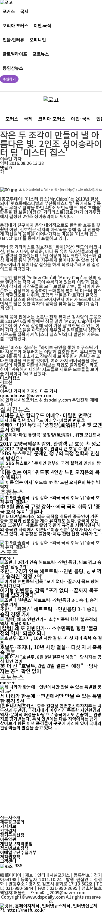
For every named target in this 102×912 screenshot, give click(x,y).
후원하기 (9, 79)
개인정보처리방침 (16, 843)
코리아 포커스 (15, 25)
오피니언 (38, 39)
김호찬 (6, 382)
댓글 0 (6, 167)
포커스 (9, 11)
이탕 (4, 386)
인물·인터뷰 (13, 39)
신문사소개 (10, 817)
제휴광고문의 (12, 821)
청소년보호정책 (14, 848)
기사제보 (8, 826)
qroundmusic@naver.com (26, 395)
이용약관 (8, 839)
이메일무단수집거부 (18, 852)
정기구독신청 (12, 834)
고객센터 (8, 861)
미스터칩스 (10, 378)
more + (7, 557)
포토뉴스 (41, 54)
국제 (24, 11)
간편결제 (8, 830)
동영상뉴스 (13, 68)
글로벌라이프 (15, 54)
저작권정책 (10, 856)
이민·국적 (42, 25)
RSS (18, 865)
